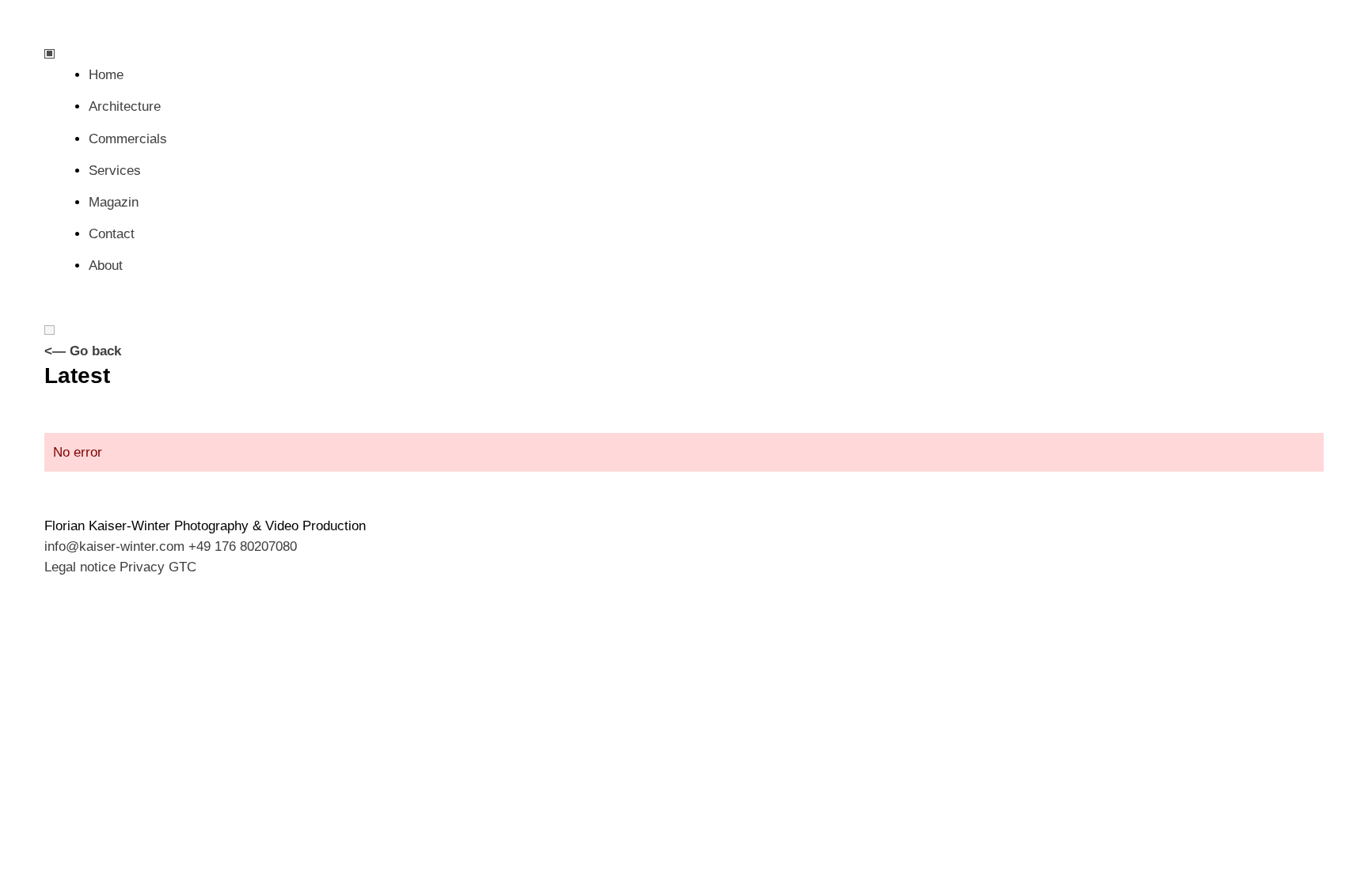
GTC (182, 567)
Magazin (114, 202)
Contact (112, 233)
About (106, 265)
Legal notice (80, 567)
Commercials (128, 138)
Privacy (142, 567)
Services (115, 170)
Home (106, 74)
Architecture (125, 106)
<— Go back (82, 351)
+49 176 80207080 (242, 546)
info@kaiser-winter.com (114, 546)
